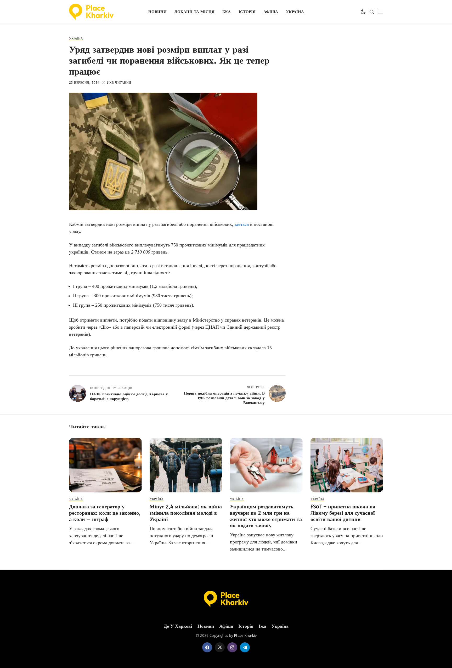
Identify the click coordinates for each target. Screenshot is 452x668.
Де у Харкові (178, 626)
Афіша (226, 626)
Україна (280, 626)
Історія (245, 626)
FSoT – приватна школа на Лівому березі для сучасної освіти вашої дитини (342, 513)
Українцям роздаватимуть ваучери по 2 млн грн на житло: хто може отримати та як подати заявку (266, 516)
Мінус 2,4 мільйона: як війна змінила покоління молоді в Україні (186, 513)
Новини (205, 626)
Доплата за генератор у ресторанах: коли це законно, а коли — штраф (104, 513)
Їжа (262, 626)
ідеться (242, 224)
